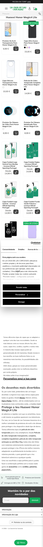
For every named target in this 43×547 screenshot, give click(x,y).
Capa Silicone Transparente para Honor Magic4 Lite (9, 83)
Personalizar (20, 295)
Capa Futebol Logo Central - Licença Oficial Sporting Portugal (9, 205)
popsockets (6, 470)
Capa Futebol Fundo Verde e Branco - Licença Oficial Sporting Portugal (32, 205)
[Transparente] (3, 87)
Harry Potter (7, 401)
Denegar (21, 302)
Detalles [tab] (21, 249)
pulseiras (33, 467)
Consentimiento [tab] (9, 249)
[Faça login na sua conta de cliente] (30, 8)
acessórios (13, 467)
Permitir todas (21, 287)
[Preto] (25, 47)
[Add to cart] (16, 48)
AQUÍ (17, 271)
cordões (25, 467)
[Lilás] (29, 47)
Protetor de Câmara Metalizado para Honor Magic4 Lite (32, 124)
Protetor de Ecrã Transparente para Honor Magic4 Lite (9, 43)
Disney (22, 398)
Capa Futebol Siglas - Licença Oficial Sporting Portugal (32, 164)
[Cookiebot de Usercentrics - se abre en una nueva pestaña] (30, 243)
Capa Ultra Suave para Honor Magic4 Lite (31, 43)
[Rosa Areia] (27, 47)
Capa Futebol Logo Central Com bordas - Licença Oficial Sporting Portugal (10, 165)
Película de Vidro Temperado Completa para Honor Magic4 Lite (32, 84)
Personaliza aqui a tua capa (19, 378)
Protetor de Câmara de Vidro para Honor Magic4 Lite (10, 124)
